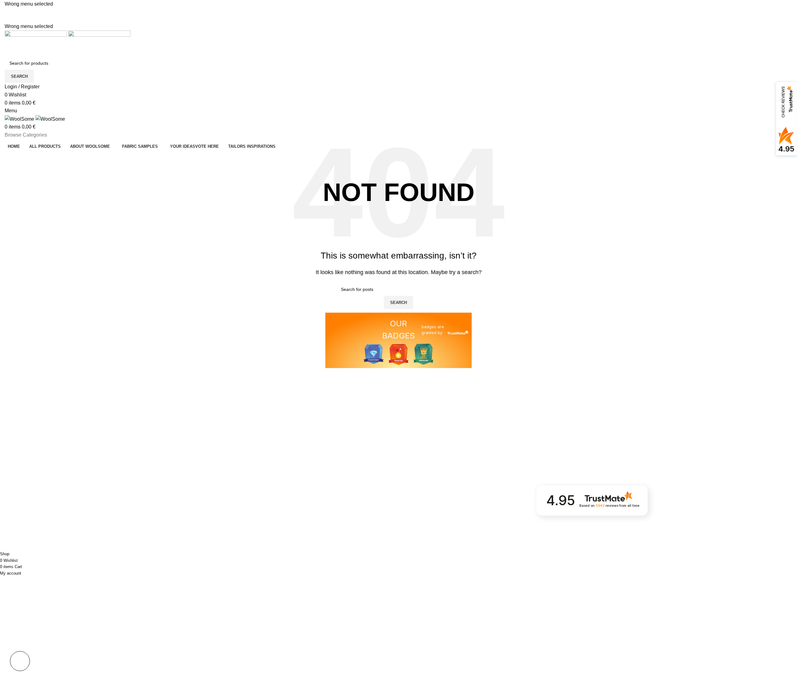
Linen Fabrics (18, 513)
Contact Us (281, 534)
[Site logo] (36, 43)
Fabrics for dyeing (22, 534)
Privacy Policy (283, 502)
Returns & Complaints (291, 513)
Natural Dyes (150, 534)
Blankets (146, 502)
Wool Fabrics (18, 523)
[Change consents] (20, 661)
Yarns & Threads (154, 523)
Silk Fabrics (16, 502)
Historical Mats (152, 513)
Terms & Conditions (289, 523)
